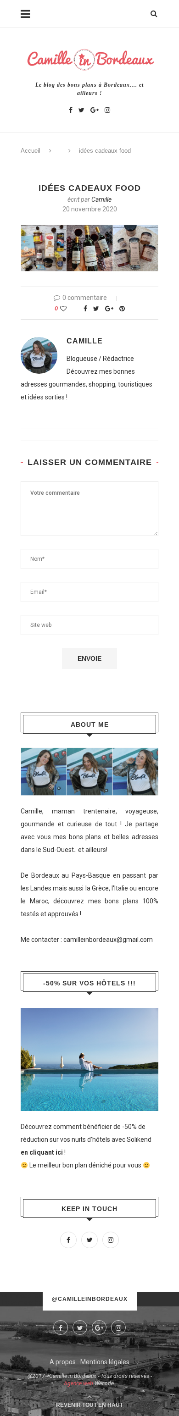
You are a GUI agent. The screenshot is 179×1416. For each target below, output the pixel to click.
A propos (63, 1362)
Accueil (30, 150)
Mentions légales (104, 1362)
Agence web (78, 1383)
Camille (101, 199)
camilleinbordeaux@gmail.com (108, 939)
